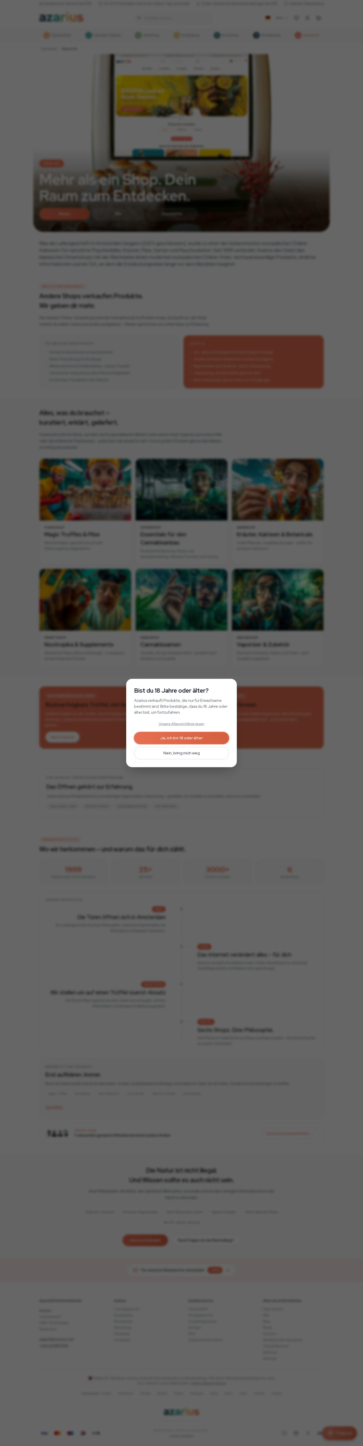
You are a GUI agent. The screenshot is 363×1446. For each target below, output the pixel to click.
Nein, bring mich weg (181, 753)
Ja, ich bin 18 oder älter (181, 738)
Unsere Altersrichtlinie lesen (181, 724)
